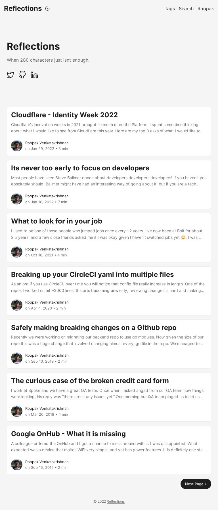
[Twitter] (11, 77)
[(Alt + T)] (47, 8)
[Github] (23, 77)
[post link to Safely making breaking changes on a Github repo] (109, 344)
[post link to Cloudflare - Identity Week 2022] (109, 131)
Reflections (23, 8)
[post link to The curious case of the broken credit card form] (109, 397)
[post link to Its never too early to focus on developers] (109, 184)
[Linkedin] (34, 77)
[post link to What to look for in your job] (109, 237)
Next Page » (196, 484)
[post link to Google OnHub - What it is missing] (109, 450)
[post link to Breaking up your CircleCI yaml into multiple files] (109, 291)
